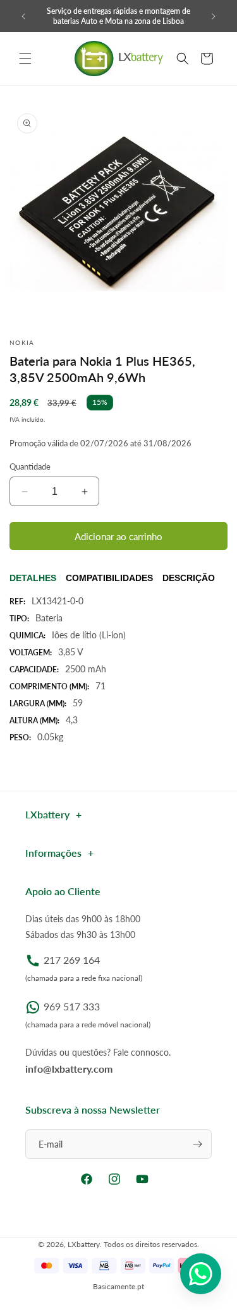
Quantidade (30, 466)
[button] (25, 58)
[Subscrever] (197, 1144)
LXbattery (84, 1244)
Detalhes (32, 578)
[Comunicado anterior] (23, 16)
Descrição (188, 578)
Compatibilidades (109, 578)
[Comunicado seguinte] (214, 16)
